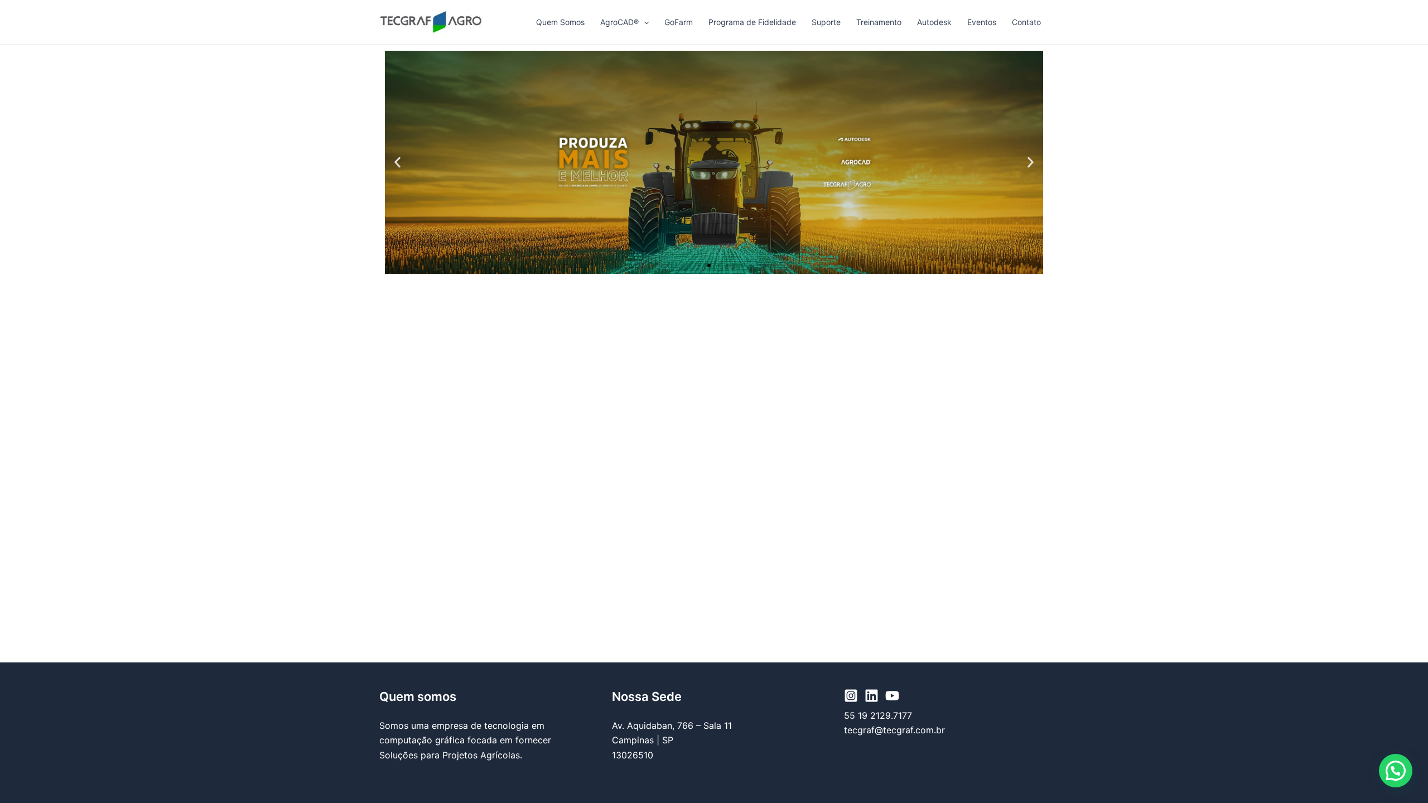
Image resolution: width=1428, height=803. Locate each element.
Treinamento (878, 22)
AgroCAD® (619, 22)
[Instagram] (851, 696)
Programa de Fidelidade (752, 22)
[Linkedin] (872, 696)
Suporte (826, 22)
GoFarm (678, 22)
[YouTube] (892, 696)
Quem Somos (560, 22)
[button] (644, 22)
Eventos (981, 22)
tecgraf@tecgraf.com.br (894, 730)
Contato (1026, 22)
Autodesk (934, 22)
